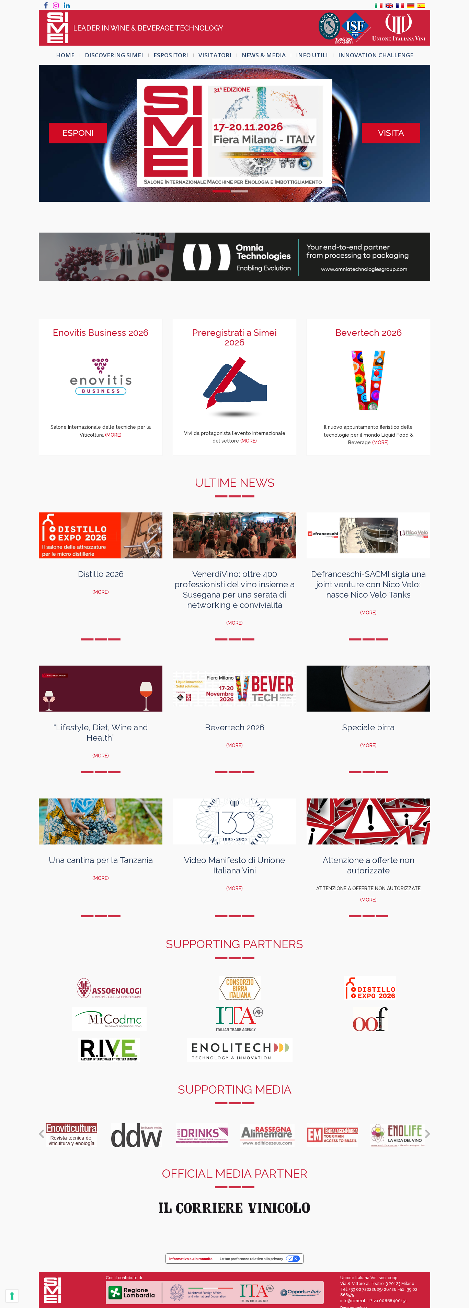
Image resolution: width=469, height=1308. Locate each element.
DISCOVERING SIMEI (114, 55)
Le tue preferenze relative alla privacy (251, 1259)
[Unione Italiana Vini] (398, 28)
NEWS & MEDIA (264, 55)
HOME (65, 55)
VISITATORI (214, 55)
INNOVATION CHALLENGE (375, 55)
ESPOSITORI (170, 55)
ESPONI (77, 133)
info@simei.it (352, 1300)
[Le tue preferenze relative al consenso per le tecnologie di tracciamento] (12, 1296)
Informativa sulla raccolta (191, 1259)
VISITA (391, 133)
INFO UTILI (312, 55)
